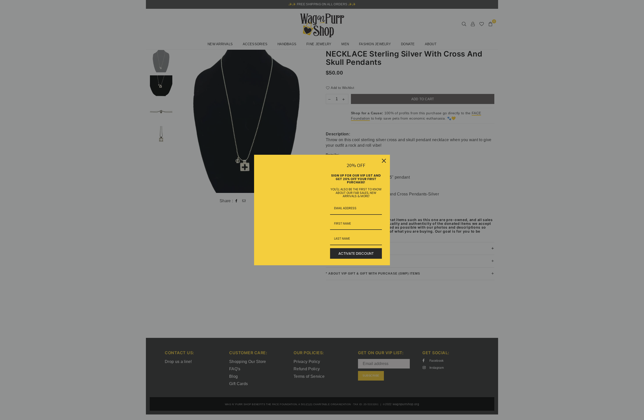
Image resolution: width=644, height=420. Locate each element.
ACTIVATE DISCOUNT (356, 253)
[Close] (384, 161)
